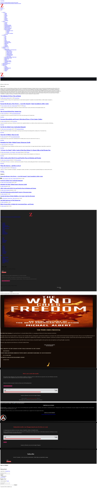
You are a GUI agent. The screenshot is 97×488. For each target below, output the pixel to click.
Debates (5, 17)
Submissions (6, 68)
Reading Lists (6, 58)
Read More (2, 101)
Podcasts (5, 15)
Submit (11, 291)
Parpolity (7, 31)
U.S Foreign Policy (9, 55)
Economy (6, 24)
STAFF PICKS (4, 64)
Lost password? (2, 477)
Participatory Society (9, 30)
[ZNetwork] (2, 6)
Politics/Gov (14, 167)
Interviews (6, 18)
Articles (5, 13)
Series (5, 16)
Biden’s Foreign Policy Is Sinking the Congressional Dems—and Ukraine (17, 204)
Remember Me (4, 476)
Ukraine (5, 44)
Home (1, 77)
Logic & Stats (8, 56)
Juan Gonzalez (18, 152)
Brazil (5, 37)
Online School (6, 48)
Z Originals (6, 20)
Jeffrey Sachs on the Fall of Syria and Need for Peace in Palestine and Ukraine (20, 158)
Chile (5, 38)
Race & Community (7, 28)
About (1, 255)
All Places (6, 46)
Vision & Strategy (7, 29)
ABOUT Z (4, 65)
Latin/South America (7, 42)
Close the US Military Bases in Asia (9, 134)
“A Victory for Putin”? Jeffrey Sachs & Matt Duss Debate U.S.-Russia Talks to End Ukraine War (25, 150)
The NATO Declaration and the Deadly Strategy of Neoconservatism (15, 192)
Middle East (6, 43)
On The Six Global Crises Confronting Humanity (13, 127)
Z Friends (6, 67)
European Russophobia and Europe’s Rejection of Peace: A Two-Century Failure (21, 119)
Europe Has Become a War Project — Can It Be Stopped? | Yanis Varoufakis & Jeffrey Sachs (24, 103)
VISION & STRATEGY (6, 63)
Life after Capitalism (9, 33)
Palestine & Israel (7, 41)
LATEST (3, 12)
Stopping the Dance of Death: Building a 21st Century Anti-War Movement (17, 196)
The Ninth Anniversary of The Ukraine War (10, 200)
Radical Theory (8, 50)
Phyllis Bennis (5, 198)
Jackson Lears (10, 198)
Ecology (5, 23)
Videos (5, 14)
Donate (1, 7)
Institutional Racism (9, 54)
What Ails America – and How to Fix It (10, 165)
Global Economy (9, 53)
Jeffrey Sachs (4, 98)
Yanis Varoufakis (4, 105)
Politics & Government (8, 27)
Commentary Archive (7, 61)
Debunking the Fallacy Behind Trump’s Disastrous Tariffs (15, 142)
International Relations (20, 129)
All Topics (6, 34)
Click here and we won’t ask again (31, 398)
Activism (5, 22)
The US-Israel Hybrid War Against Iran (10, 111)
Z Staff (5, 66)
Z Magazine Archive (7, 60)
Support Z (6, 69)
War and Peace (17, 98)
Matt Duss (7, 152)
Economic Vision (9, 52)
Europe (5, 40)
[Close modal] (0, 467)
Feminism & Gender (7, 25)
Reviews (5, 19)
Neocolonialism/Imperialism (16, 113)
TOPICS (3, 21)
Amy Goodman (12, 152)
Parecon (7, 32)
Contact (5, 70)
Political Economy (9, 51)
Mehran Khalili (14, 105)
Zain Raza (7, 160)
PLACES (4, 35)
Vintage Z (6, 62)
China (5, 39)
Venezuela (6, 45)
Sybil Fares (8, 98)
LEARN (3, 47)
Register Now (8, 471)
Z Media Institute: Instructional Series (10, 49)
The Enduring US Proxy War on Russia (10, 96)
